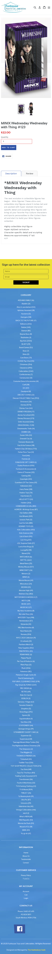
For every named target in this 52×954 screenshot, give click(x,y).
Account (26, 891)
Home (26, 853)
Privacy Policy (26, 875)
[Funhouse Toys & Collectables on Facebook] (19, 933)
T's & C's (26, 879)
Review (29, 173)
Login (26, 898)
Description (11, 173)
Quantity (4, 137)
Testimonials (26, 859)
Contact (26, 863)
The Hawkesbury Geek (36, 950)
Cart (26, 895)
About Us (26, 856)
